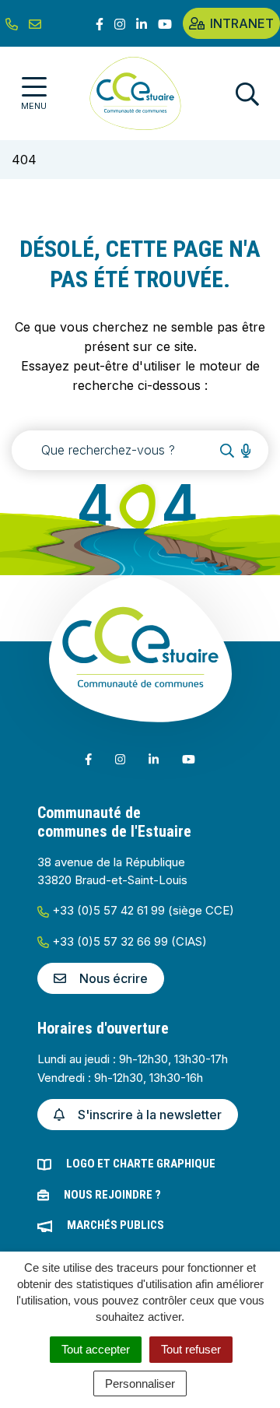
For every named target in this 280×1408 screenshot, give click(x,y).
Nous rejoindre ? (112, 1195)
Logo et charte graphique (140, 1164)
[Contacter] (35, 23)
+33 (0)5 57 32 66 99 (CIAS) (128, 941)
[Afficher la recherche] (247, 94)
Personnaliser (140, 1383)
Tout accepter (95, 1349)
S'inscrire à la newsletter (150, 1114)
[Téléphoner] (11, 23)
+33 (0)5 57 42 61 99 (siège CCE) (141, 910)
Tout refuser (191, 1349)
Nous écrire (113, 978)
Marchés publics (115, 1225)
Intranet (242, 23)
